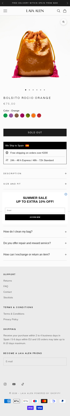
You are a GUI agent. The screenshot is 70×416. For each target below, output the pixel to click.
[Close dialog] (66, 194)
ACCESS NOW (35, 217)
